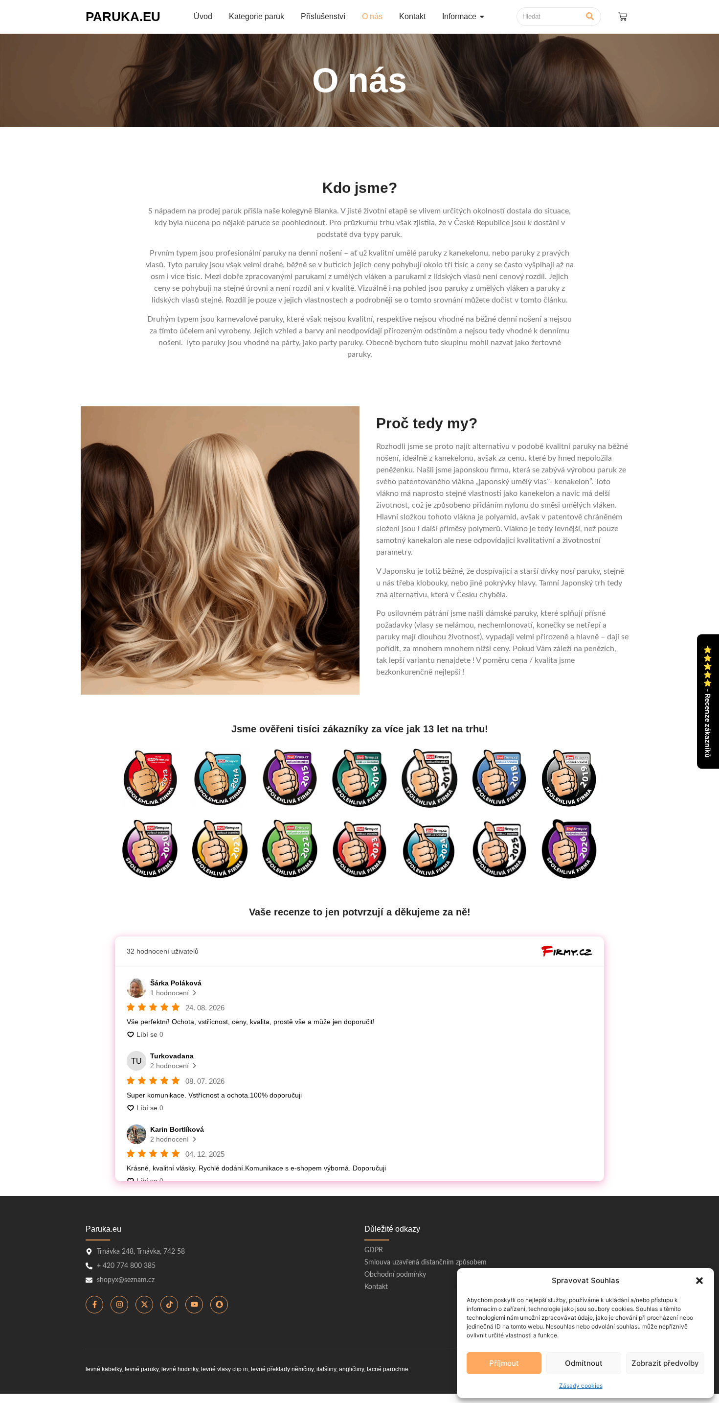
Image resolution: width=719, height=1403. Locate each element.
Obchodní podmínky (395, 1274)
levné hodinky (179, 1369)
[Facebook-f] (94, 1304)
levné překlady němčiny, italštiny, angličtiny (307, 1369)
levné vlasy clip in (224, 1369)
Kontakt (376, 1287)
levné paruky (141, 1369)
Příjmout (504, 1363)
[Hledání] (590, 16)
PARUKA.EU (123, 16)
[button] (699, 1281)
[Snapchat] (219, 1304)
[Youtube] (194, 1304)
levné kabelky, (104, 1369)
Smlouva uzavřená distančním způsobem (425, 1262)
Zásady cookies (581, 1385)
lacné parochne (387, 1369)
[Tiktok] (169, 1304)
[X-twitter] (144, 1304)
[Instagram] (119, 1304)
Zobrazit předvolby (665, 1363)
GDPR (373, 1250)
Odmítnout (584, 1363)
